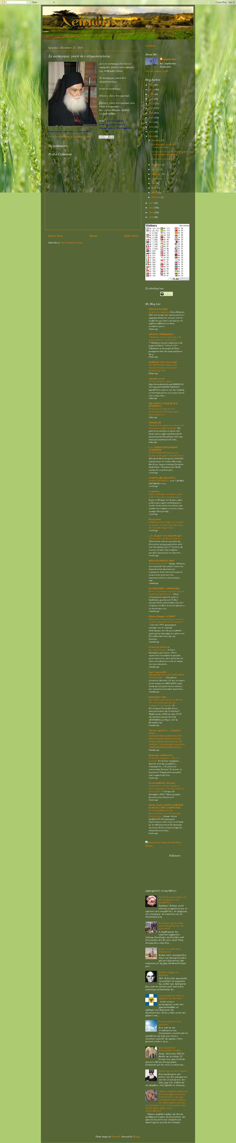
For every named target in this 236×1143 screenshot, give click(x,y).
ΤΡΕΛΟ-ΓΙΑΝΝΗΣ (158, 309)
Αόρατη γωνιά (156, 378)
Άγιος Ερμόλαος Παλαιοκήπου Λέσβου (170, 1049)
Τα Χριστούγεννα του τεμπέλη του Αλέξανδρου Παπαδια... (169, 153)
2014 (151, 136)
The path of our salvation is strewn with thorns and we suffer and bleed (166, 427)
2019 (151, 112)
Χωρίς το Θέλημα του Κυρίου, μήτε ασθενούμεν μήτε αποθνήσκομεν (165, 495)
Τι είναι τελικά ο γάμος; (161, 381)
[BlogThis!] (103, 137)
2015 (151, 131)
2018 (151, 117)
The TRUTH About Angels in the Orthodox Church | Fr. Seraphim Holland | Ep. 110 (163, 367)
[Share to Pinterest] (112, 137)
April (154, 187)
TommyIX (116, 1136)
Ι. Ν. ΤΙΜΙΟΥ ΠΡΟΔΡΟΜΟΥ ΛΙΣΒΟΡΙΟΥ (163, 449)
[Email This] (100, 137)
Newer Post (55, 235)
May (154, 183)
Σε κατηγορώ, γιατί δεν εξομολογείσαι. (163, 146)
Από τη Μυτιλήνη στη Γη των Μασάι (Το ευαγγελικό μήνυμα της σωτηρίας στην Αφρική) (166, 702)
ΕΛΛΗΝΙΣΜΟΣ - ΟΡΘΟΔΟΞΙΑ (164, 588)
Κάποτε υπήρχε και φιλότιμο (169, 973)
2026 (151, 84)
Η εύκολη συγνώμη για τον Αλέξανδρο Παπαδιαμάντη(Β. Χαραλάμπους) (163, 411)
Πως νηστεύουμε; (157, 649)
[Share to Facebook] (109, 137)
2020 (151, 108)
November (157, 164)
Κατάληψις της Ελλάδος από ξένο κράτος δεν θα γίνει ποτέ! (171, 925)
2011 (151, 212)
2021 (151, 103)
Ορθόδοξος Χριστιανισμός (163, 362)
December (156, 140)
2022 (151, 98)
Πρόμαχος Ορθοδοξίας (161, 755)
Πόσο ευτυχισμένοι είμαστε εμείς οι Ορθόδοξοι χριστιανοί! (166, 592)
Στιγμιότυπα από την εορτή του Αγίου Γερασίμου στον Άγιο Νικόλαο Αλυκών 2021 (166, 788)
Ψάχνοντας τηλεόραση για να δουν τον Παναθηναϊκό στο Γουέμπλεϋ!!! (166, 620)
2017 (151, 122)
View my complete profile (156, 71)
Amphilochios (169, 59)
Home (93, 235)
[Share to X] (106, 137)
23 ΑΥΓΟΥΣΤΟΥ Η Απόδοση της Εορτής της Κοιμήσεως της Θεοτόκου (166, 454)
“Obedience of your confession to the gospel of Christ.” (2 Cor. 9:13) (165, 338)
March (155, 192)
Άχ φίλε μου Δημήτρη (159, 311)
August (155, 178)
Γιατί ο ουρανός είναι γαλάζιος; (170, 1023)
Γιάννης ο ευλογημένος (163, 158)
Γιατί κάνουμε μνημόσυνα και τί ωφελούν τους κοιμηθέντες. (173, 899)
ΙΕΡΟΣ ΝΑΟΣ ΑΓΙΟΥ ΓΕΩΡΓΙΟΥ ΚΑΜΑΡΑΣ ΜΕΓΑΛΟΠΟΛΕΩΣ (166, 806)
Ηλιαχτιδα (155, 519)
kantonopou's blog (157, 697)
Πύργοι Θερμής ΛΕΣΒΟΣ (162, 616)
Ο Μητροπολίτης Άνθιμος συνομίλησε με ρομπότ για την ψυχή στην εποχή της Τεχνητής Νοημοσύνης (166, 524)
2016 (151, 126)
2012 (151, 207)
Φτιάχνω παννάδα (158, 563)
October (156, 169)
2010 (151, 217)
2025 (151, 89)
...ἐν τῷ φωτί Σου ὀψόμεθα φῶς (165, 535)
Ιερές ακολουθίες (158, 672)
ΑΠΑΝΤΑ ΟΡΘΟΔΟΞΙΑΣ (161, 334)
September (157, 173)
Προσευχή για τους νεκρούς (173, 1070)
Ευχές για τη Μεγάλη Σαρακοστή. (169, 950)
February (156, 197)
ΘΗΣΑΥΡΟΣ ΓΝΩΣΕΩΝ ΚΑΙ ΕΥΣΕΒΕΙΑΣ (163, 405)
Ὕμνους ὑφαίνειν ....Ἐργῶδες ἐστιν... (165, 732)
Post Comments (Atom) (71, 242)
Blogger (136, 1136)
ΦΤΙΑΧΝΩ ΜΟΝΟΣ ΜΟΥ (161, 560)
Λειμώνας (154, 491)
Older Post (131, 235)
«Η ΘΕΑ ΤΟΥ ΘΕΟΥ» (159, 480)
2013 (151, 202)
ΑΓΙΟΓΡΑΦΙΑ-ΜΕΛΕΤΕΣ (162, 477)
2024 (151, 94)
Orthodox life (155, 422)
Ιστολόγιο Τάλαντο (159, 647)
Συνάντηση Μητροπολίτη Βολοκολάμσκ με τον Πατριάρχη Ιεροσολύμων (164, 813)
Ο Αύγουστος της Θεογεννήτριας (165, 538)
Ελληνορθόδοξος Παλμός (162, 783)
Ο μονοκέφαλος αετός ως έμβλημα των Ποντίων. (171, 997)
